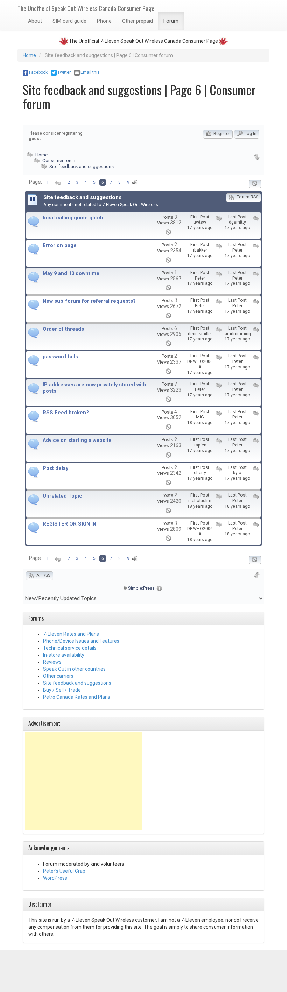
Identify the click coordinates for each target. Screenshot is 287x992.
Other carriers (58, 676)
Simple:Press (141, 588)
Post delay (55, 468)
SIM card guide (69, 21)
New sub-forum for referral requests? (89, 301)
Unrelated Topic (62, 496)
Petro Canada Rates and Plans (76, 697)
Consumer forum (59, 160)
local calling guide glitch (73, 218)
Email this (90, 72)
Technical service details (70, 648)
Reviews (52, 662)
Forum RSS (247, 197)
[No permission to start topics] (255, 184)
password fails (60, 357)
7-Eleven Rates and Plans (71, 634)
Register (221, 133)
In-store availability (63, 655)
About (35, 21)
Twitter (64, 72)
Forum (170, 21)
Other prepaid (137, 21)
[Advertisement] (83, 781)
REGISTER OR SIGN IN (69, 524)
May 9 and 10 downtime (71, 273)
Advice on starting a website (77, 440)
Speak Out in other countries (74, 669)
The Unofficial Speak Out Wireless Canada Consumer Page (86, 8)
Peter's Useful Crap (64, 871)
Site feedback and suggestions (81, 166)
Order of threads (63, 329)
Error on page (60, 245)
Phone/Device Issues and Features (81, 641)
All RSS (42, 575)
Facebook (38, 72)
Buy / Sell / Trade (62, 690)
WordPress (55, 878)
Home (29, 55)
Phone (104, 21)
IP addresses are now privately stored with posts (94, 388)
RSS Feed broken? (66, 413)
